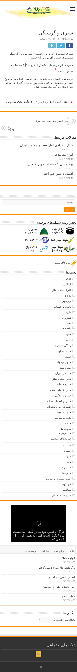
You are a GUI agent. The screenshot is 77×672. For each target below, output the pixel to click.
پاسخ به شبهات (62, 306)
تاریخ (68, 312)
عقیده (67, 450)
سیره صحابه (64, 384)
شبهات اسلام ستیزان (59, 406)
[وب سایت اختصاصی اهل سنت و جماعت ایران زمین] (38, 10)
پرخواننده (59, 550)
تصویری (66, 317)
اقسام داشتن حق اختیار (57, 173)
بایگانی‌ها (70, 619)
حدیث (67, 334)
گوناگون (66, 484)
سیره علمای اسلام (60, 390)
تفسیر (67, 323)
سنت (68, 356)
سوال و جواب (63, 362)
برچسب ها (31, 550)
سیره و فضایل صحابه (59, 401)
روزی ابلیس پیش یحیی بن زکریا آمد (52, 121)
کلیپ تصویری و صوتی (58, 478)
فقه (69, 461)
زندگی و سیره (63, 345)
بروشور (66, 301)
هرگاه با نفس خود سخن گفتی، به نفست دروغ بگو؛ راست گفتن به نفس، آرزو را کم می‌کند (38, 535)
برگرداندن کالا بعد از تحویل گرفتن (50, 164)
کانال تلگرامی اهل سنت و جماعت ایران (46, 145)
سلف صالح (64, 351)
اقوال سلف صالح (61, 290)
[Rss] (38, 654)
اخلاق (68, 279)
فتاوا (68, 456)
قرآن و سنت (64, 467)
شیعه (68, 423)
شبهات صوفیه (63, 417)
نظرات (45, 550)
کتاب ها (66, 473)
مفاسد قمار (68, 596)
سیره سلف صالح (61, 378)
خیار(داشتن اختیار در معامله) (59, 586)
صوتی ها (66, 428)
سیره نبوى (65, 367)
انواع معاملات (64, 154)
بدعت (67, 295)
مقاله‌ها (66, 489)
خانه (68, 340)
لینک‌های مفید (63, 262)
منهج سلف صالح (61, 495)
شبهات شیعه (63, 412)
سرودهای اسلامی (61, 438)
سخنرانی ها (64, 433)
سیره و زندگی (63, 395)
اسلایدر (67, 284)
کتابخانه (66, 327)
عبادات (67, 445)
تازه (71, 550)
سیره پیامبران (63, 373)
